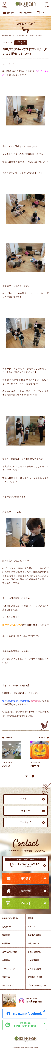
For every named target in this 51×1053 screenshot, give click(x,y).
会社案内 (6, 960)
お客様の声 (7, 927)
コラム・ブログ (13, 35)
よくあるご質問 (34, 969)
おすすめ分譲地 (34, 935)
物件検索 (6, 935)
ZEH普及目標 (33, 960)
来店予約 (26, 890)
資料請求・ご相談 (35, 977)
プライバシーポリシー (37, 985)
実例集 (30, 918)
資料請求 (26, 878)
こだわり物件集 (34, 952)
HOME (4, 35)
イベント (26, 903)
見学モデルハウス (9, 952)
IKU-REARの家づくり (11, 918)
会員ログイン (33, 943)
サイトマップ (7, 985)
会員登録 (6, 943)
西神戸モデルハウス (12, 625)
